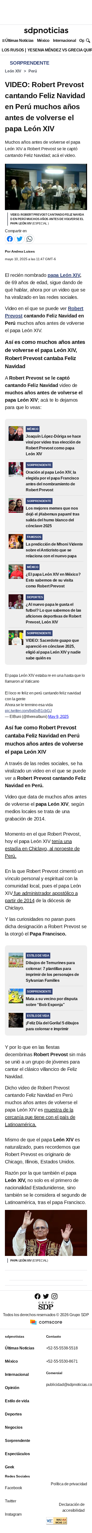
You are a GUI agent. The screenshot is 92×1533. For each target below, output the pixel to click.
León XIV (13, 71)
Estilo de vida (17, 1401)
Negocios (13, 1427)
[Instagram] (54, 1296)
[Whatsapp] (29, 238)
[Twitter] (20, 238)
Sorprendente (17, 1441)
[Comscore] (46, 1322)
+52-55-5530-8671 (62, 1361)
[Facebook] (10, 238)
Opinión (12, 1388)
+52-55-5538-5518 (62, 1348)
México (43, 40)
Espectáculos (17, 1454)
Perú (32, 71)
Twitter (10, 1501)
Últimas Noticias (19, 40)
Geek (9, 1467)
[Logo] (46, 31)
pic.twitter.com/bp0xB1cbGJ (28, 711)
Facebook (13, 1488)
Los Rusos (13, 50)
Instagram (13, 1514)
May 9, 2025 (58, 716)
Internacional (64, 40)
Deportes (13, 1414)
